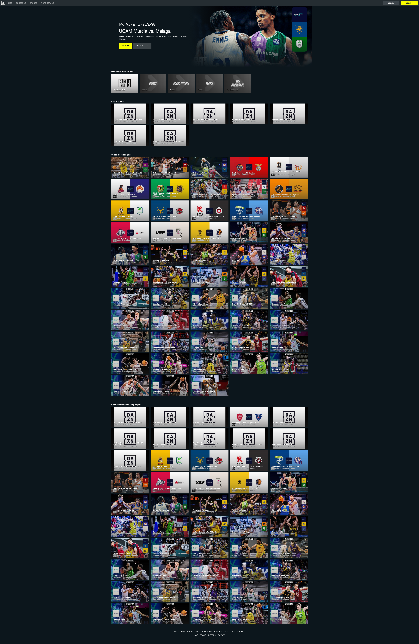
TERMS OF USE (193, 631)
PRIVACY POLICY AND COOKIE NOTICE (218, 631)
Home (9, 3)
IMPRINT (241, 631)
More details (47, 3)
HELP (176, 631)
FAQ (183, 631)
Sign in (391, 3)
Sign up (409, 3)
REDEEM (212, 635)
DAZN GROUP (200, 635)
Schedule (21, 3)
